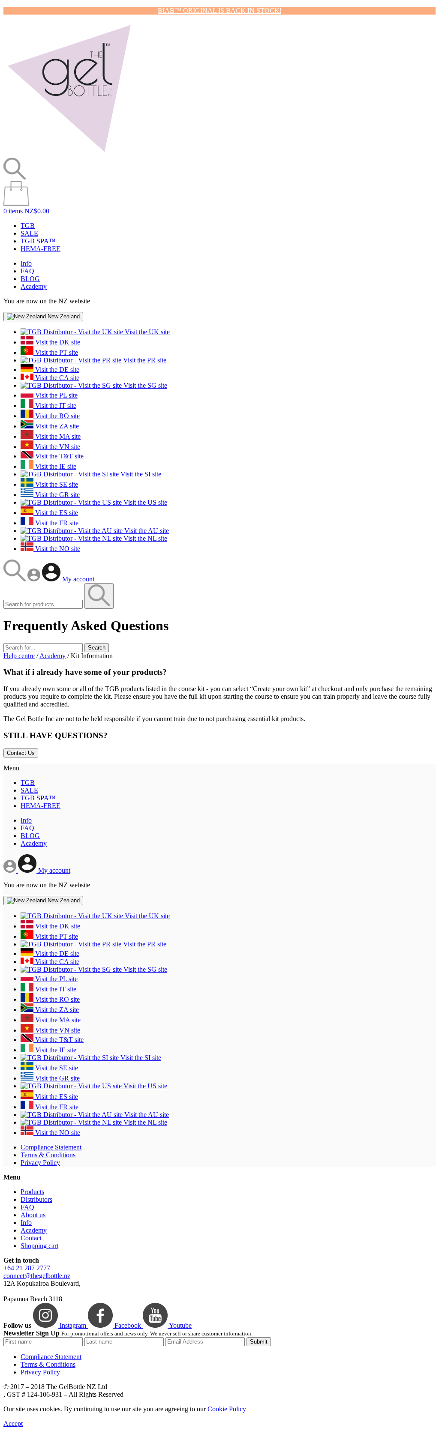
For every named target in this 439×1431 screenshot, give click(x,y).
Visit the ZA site (56, 426)
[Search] (15, 579)
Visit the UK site (146, 331)
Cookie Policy (226, 1409)
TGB (28, 225)
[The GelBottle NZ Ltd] (69, 153)
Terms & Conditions (48, 1155)
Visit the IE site (54, 466)
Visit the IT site (54, 405)
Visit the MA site (57, 436)
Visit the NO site (56, 548)
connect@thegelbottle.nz (36, 1275)
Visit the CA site (56, 377)
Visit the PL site (55, 395)
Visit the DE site (56, 369)
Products (32, 1191)
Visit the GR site (56, 494)
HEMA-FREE (40, 248)
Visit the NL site (144, 538)
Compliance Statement (51, 1147)
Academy (34, 286)
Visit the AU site (146, 530)
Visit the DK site (56, 342)
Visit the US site (144, 502)
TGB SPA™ (38, 241)
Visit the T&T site (58, 456)
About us (33, 1214)
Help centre (19, 655)
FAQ (27, 271)
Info (26, 263)
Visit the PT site (55, 352)
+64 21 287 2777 (26, 1268)
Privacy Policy (40, 1162)
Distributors (36, 1199)
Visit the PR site (143, 360)
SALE (29, 233)
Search (96, 647)
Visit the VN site (56, 446)
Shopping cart (39, 1245)
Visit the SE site (55, 484)
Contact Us (21, 753)
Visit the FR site (55, 523)
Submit (259, 1341)
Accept (13, 1423)
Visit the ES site (55, 512)
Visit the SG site (144, 385)
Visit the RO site (56, 415)
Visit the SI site (140, 474)
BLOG (30, 278)
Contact (31, 1238)
